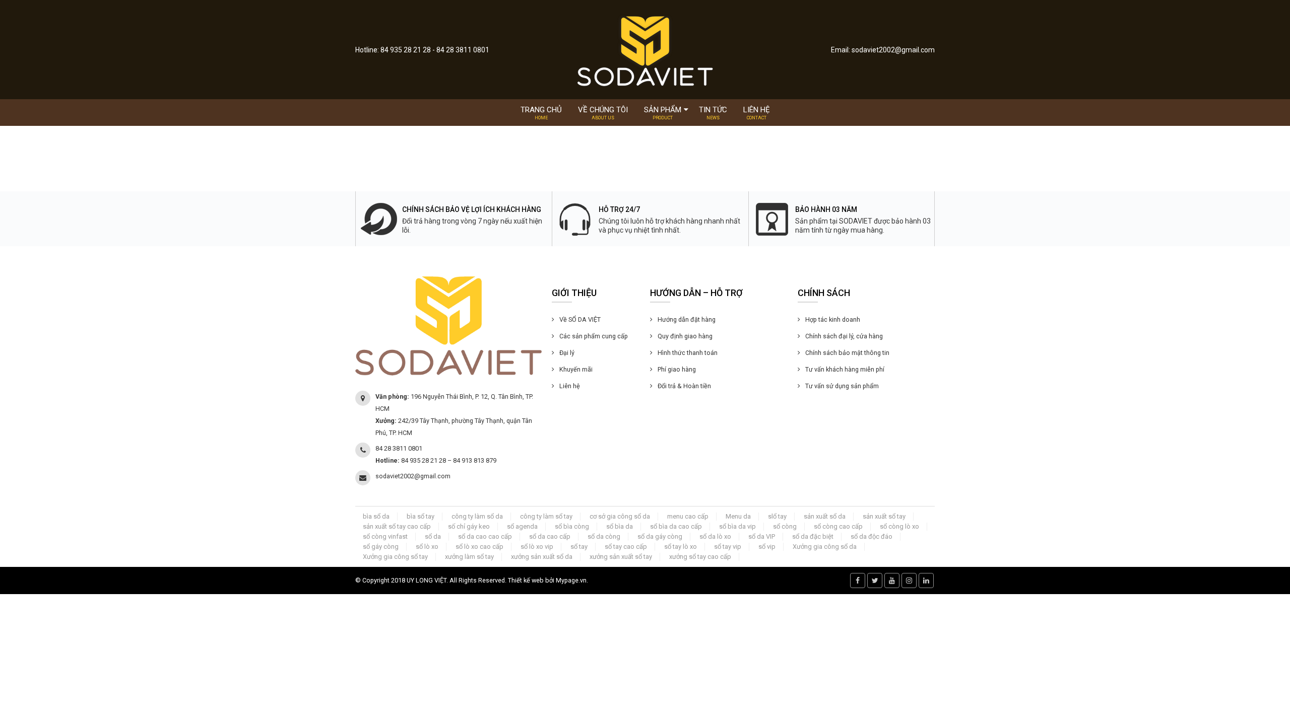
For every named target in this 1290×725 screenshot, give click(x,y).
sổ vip (767, 546)
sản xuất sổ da (825, 516)
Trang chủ (541, 112)
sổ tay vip (727, 546)
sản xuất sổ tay (884, 516)
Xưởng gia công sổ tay (395, 556)
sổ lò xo (427, 546)
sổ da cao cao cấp (485, 536)
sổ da (433, 536)
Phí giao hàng (677, 369)
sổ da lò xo (715, 536)
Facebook (857, 580)
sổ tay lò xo (680, 546)
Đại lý (566, 352)
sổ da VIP (761, 536)
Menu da (738, 516)
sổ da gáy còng (659, 536)
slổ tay (777, 516)
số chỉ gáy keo (469, 526)
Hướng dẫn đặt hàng (687, 319)
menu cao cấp (687, 516)
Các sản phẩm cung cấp (593, 336)
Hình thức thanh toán (688, 352)
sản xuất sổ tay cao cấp (397, 526)
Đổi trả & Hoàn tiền (684, 386)
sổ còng (785, 526)
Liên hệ (756, 112)
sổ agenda (522, 526)
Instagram (909, 580)
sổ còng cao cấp (838, 526)
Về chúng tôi (603, 112)
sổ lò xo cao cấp (479, 546)
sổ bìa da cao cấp (676, 526)
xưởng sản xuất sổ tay (621, 556)
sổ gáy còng (381, 546)
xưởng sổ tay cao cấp (700, 556)
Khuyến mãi (576, 369)
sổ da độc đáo (871, 536)
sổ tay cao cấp (626, 546)
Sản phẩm (662, 112)
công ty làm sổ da (477, 516)
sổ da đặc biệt (812, 536)
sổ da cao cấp (549, 536)
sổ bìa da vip (737, 526)
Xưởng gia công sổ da (825, 546)
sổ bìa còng (572, 526)
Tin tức (713, 112)
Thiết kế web (526, 580)
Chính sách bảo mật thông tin (847, 352)
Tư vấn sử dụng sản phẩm (842, 386)
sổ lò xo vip (537, 546)
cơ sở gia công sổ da (620, 516)
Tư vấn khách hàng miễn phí (844, 369)
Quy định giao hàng (685, 336)
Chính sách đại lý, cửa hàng (844, 336)
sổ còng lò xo (899, 526)
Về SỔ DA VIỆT (580, 319)
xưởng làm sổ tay (469, 556)
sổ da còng (604, 536)
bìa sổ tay (420, 516)
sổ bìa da (619, 526)
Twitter (874, 580)
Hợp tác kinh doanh (832, 319)
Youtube (891, 580)
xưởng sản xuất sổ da (541, 556)
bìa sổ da (376, 516)
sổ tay (579, 546)
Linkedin (926, 580)
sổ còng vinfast (385, 536)
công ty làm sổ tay (546, 516)
